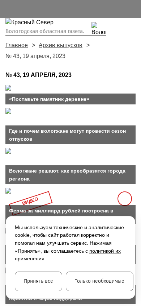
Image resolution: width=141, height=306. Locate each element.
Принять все (38, 281)
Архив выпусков (60, 45)
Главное (16, 45)
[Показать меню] (8, 9)
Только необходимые (99, 281)
